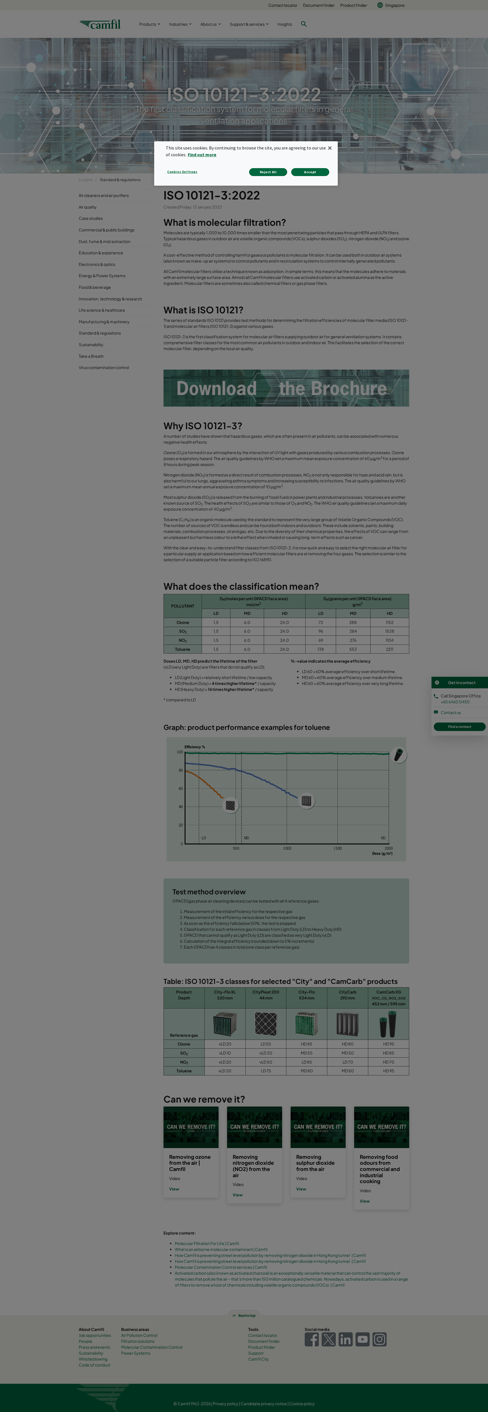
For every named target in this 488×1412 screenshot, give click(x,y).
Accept (310, 172)
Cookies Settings (182, 172)
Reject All (268, 172)
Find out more (202, 154)
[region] (246, 163)
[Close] (330, 148)
